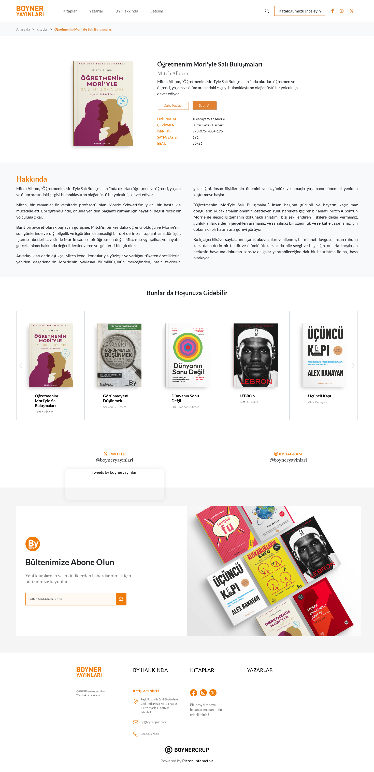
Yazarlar (96, 10)
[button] (353, 365)
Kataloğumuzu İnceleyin (300, 10)
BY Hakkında (127, 10)
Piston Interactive (197, 760)
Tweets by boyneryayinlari (114, 472)
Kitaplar (70, 10)
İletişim (156, 10)
